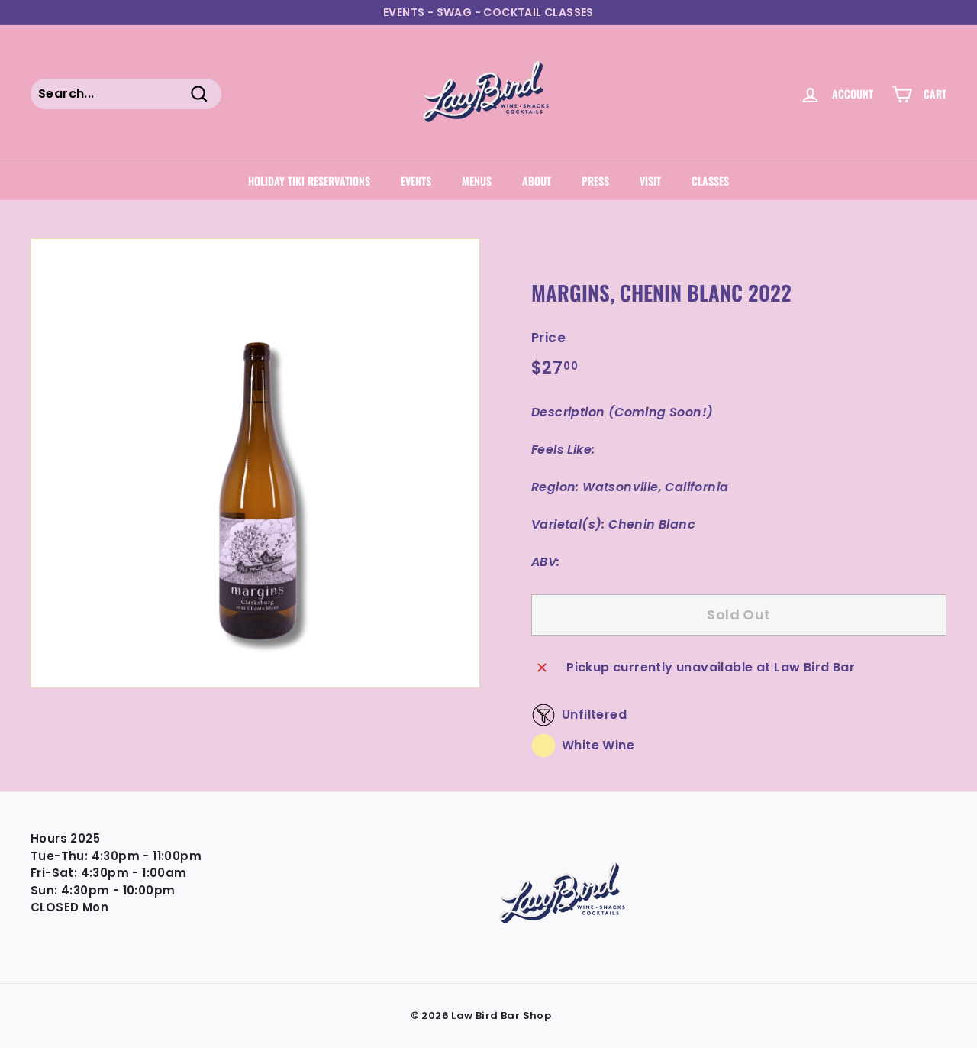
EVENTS (416, 181)
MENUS (477, 181)
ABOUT (536, 181)
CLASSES (710, 181)
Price (548, 337)
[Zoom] (255, 463)
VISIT (650, 181)
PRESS (595, 181)
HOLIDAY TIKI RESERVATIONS (309, 181)
